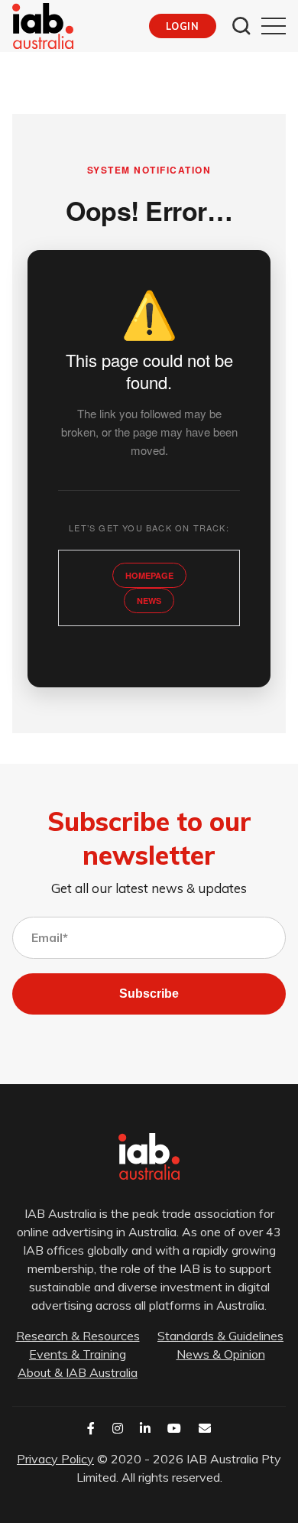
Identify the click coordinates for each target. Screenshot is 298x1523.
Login (182, 26)
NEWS (149, 600)
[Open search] (241, 26)
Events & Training (77, 1354)
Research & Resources (78, 1335)
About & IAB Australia (78, 1372)
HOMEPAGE (149, 575)
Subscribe (149, 993)
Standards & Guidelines (220, 1335)
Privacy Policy (55, 1458)
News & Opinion (221, 1354)
